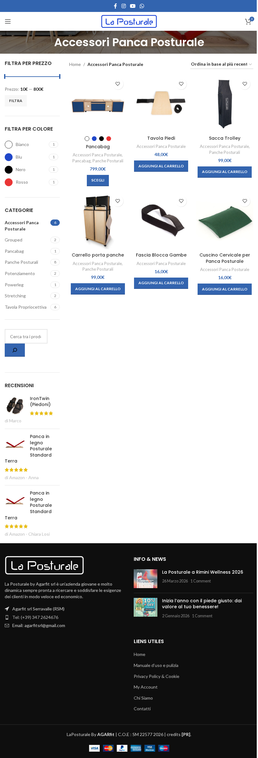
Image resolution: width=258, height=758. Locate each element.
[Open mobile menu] (8, 21)
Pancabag (14, 251)
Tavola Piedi (161, 138)
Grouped (13, 239)
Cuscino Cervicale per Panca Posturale (224, 258)
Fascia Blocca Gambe (161, 255)
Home (75, 64)
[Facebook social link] (115, 6)
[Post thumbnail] (145, 578)
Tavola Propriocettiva (26, 307)
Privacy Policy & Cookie (156, 676)
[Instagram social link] (123, 6)
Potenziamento (20, 273)
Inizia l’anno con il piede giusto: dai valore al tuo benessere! (202, 604)
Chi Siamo (143, 698)
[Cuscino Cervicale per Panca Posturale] (224, 221)
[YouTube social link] (132, 6)
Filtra (15, 100)
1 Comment (200, 581)
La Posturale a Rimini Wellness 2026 (202, 572)
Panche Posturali (21, 262)
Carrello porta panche (98, 255)
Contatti (142, 708)
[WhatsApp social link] (142, 6)
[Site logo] (129, 21)
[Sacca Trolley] (224, 104)
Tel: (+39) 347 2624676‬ (35, 617)
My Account (146, 687)
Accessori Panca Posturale (22, 225)
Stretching (15, 295)
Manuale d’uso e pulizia (156, 665)
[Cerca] (15, 350)
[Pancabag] (97, 104)
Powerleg (14, 284)
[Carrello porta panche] (97, 221)
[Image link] (44, 564)
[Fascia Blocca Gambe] (161, 221)
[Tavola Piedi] (161, 104)
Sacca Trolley (224, 138)
